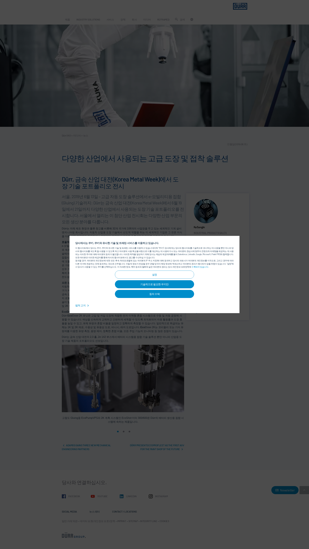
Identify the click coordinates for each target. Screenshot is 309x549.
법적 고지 (80, 305)
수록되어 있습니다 (200, 267)
